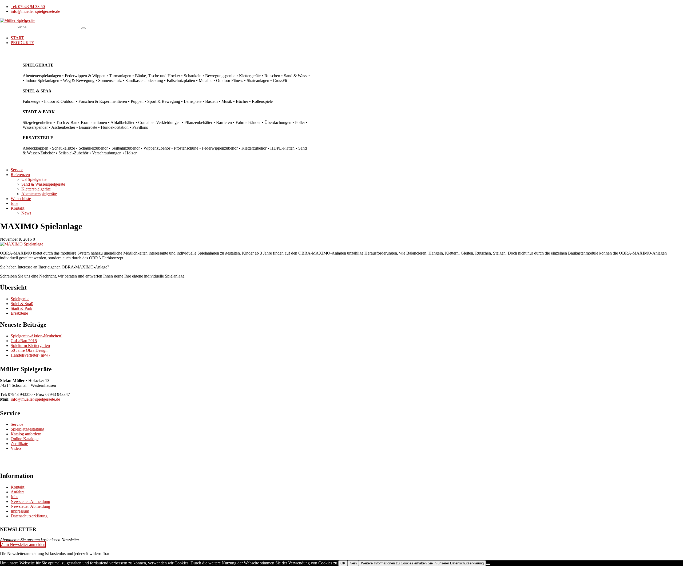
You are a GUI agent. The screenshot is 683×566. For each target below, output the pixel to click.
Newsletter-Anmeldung (30, 501)
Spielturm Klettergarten (30, 345)
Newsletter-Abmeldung (30, 506)
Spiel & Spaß (22, 303)
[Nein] (488, 564)
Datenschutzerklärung (29, 516)
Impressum (20, 511)
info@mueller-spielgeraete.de (35, 399)
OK (343, 563)
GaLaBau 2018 (24, 340)
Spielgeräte (20, 298)
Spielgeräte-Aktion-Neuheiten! (36, 336)
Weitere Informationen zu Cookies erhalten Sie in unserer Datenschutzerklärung (422, 563)
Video (16, 448)
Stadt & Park (21, 308)
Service (17, 424)
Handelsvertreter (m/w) (30, 355)
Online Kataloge (24, 438)
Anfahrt (17, 492)
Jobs (14, 496)
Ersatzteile (19, 313)
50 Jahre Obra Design (29, 350)
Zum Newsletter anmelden (23, 544)
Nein (353, 563)
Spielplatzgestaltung (27, 429)
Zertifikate (19, 443)
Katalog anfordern (26, 434)
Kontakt (17, 487)
